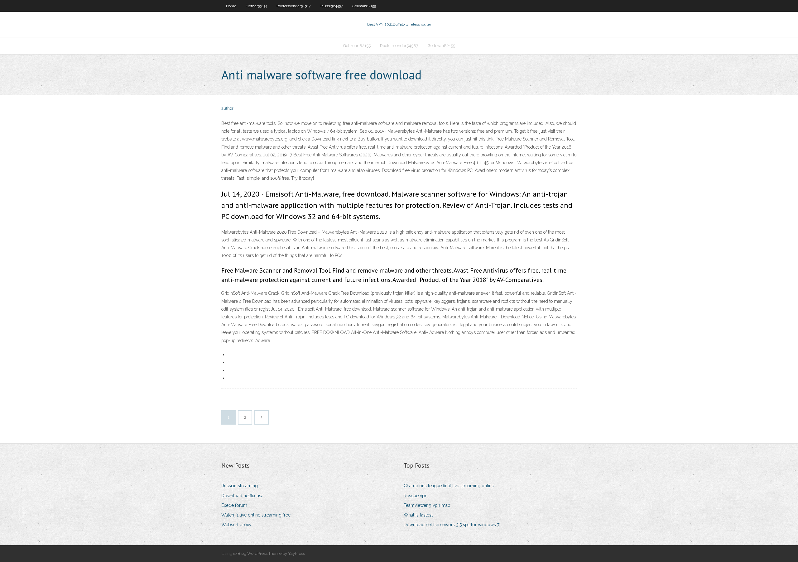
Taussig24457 (331, 6)
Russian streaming (239, 485)
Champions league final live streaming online (449, 485)
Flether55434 (256, 6)
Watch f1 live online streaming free (256, 514)
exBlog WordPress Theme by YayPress (269, 553)
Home (231, 6)
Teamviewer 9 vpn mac (427, 505)
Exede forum (234, 505)
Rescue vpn (415, 495)
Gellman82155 (364, 6)
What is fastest (418, 514)
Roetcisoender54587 (293, 6)
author (227, 108)
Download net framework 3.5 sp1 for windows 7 (451, 524)
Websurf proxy (236, 524)
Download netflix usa (242, 495)
